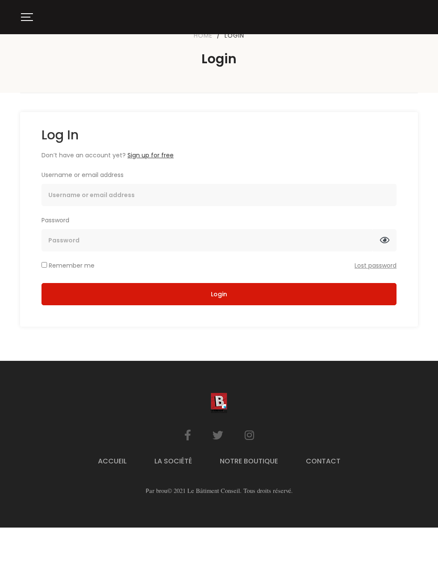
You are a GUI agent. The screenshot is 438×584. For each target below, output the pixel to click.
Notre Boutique (249, 461)
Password (55, 220)
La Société (173, 461)
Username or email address (82, 175)
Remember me (71, 265)
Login (219, 294)
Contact (323, 461)
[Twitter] (218, 435)
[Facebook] (187, 435)
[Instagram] (249, 435)
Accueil (112, 461)
